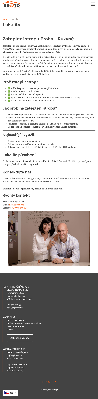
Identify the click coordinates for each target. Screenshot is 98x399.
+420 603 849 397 (19, 208)
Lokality (49, 382)
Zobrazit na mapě (20, 338)
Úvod (5, 19)
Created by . (49, 390)
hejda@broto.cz (16, 205)
